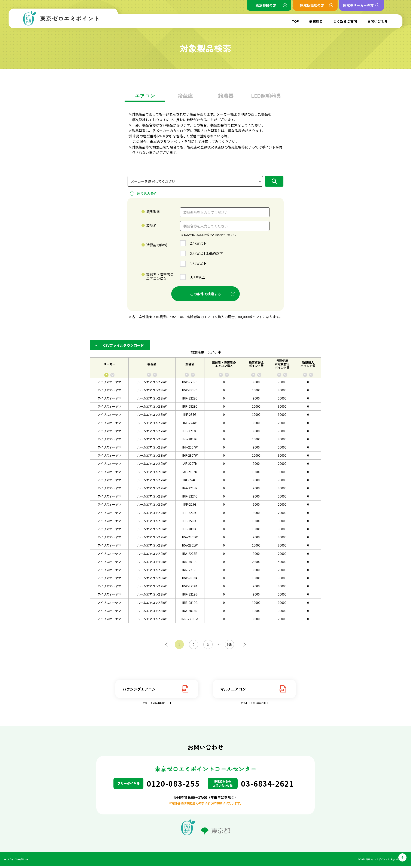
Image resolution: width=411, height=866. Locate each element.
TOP (295, 21)
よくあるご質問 (345, 21)
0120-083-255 (173, 783)
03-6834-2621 (267, 783)
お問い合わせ (377, 21)
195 (229, 644)
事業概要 (316, 21)
